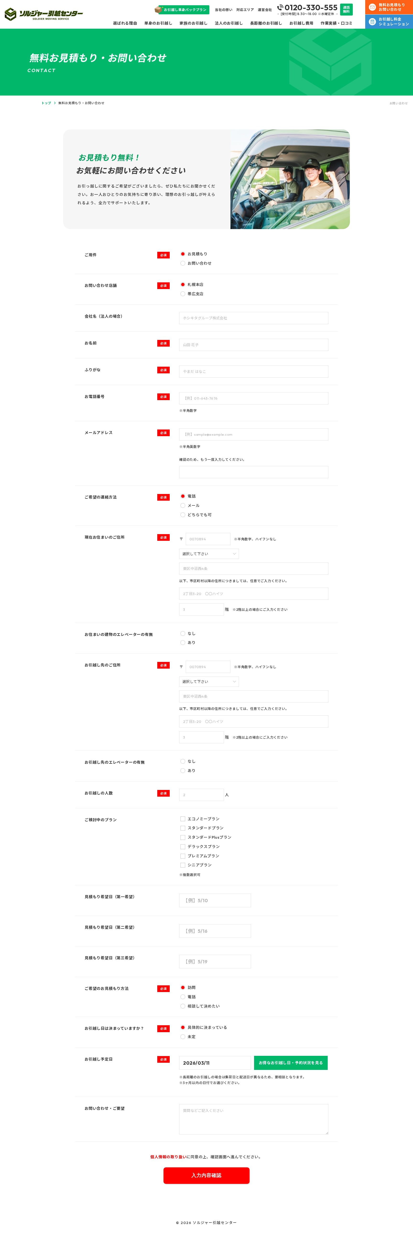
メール (194, 505)
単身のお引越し (158, 23)
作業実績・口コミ (337, 23)
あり (192, 642)
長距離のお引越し (266, 23)
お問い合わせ (200, 263)
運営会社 (265, 10)
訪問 (192, 987)
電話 (192, 496)
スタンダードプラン (206, 828)
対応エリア (245, 10)
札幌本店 (196, 284)
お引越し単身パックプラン (185, 10)
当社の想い (224, 10)
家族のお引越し (193, 23)
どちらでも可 (200, 514)
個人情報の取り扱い (168, 1156)
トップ (46, 103)
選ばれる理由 (125, 23)
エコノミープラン (203, 818)
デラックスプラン (204, 846)
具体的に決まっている (207, 1027)
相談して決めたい (204, 1006)
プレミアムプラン (203, 855)
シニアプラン (200, 865)
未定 (192, 1036)
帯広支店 (196, 293)
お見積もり (198, 254)
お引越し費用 (301, 23)
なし (192, 633)
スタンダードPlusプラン (209, 837)
